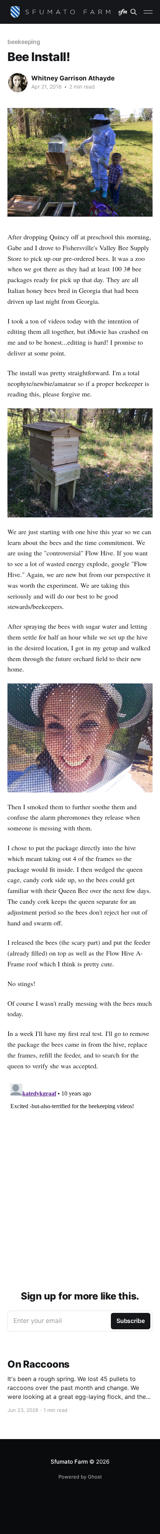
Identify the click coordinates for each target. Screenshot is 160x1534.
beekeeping (23, 41)
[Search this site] (134, 12)
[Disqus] (80, 1174)
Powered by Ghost (80, 1477)
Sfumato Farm (69, 1461)
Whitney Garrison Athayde (73, 78)
